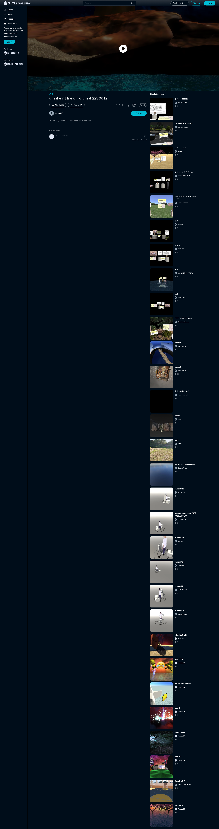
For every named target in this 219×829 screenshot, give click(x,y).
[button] (118, 105)
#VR (51, 94)
